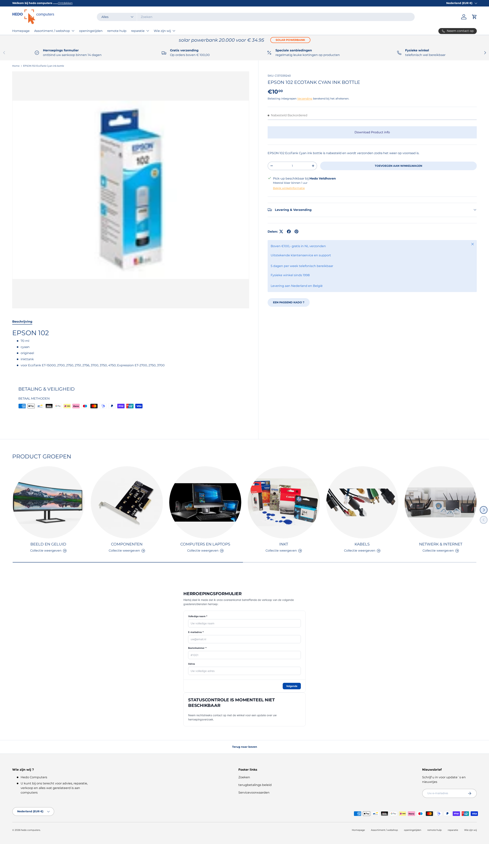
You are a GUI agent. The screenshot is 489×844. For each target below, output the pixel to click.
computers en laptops (205, 544)
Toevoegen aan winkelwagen (398, 165)
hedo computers (30, 830)
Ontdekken (65, 3)
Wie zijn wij (162, 31)
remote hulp (116, 31)
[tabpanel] (130, 350)
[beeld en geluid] (48, 502)
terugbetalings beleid (255, 785)
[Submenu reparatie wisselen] (147, 30)
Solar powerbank (290, 40)
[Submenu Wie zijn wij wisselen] (174, 30)
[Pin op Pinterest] (296, 231)
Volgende (291, 686)
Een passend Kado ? (288, 302)
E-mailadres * (196, 632)
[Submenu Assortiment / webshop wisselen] (73, 30)
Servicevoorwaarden (254, 792)
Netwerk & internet (440, 544)
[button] (474, 17)
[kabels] (362, 502)
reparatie (138, 31)
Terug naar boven (244, 747)
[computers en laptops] (205, 502)
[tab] (22, 321)
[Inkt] (284, 502)
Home (15, 65)
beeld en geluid (48, 544)
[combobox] (256, 17)
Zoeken (244, 777)
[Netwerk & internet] (441, 502)
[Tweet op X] (281, 231)
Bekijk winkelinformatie (289, 188)
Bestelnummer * (197, 648)
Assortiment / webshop (52, 31)
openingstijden (91, 31)
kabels (362, 544)
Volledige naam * (197, 616)
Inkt (283, 544)
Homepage (21, 31)
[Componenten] (127, 502)
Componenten (126, 544)
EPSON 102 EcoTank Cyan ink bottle (43, 65)
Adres (191, 663)
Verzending (304, 98)
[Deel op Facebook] (289, 231)
